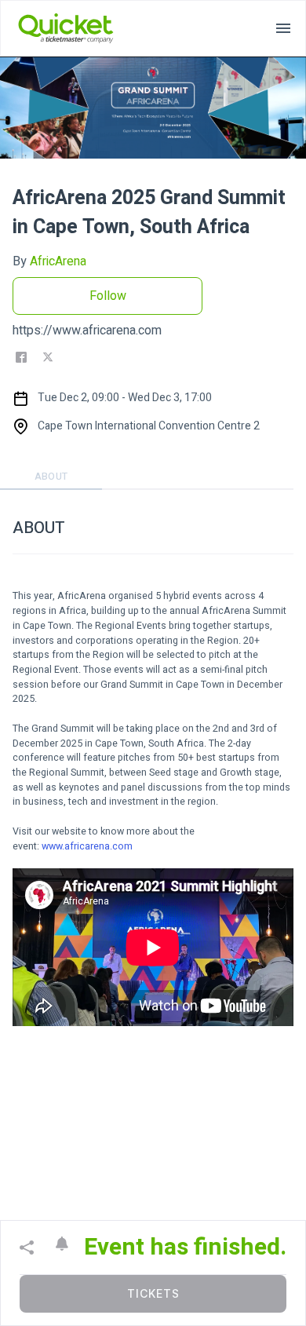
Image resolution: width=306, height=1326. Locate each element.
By (49, 261)
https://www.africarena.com (87, 330)
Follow (107, 296)
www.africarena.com (87, 846)
